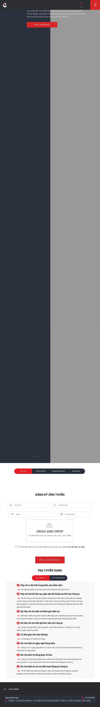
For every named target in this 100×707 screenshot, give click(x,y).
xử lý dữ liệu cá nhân (76, 547)
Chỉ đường (90, 698)
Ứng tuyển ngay (42, 25)
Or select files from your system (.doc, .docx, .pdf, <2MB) (50, 535)
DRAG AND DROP (50, 532)
